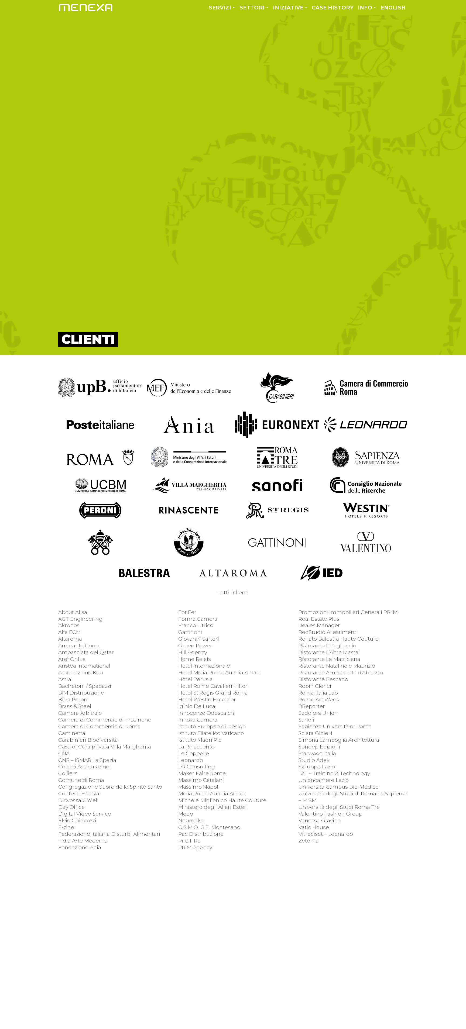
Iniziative (288, 7)
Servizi (220, 7)
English (393, 7)
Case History (333, 7)
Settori (252, 7)
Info (365, 7)
